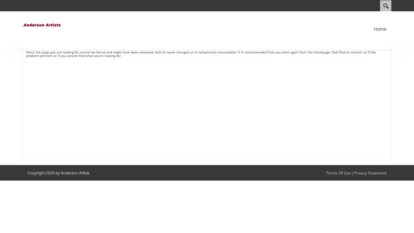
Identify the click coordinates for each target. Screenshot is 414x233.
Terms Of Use (338, 173)
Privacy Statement (370, 173)
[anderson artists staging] (42, 24)
